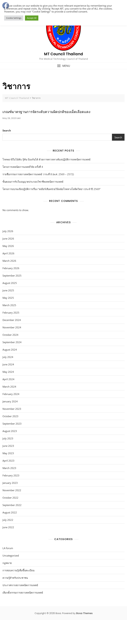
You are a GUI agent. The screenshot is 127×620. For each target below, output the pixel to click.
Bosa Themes (84, 613)
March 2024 (9, 386)
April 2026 (8, 253)
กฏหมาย (7, 563)
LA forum (7, 548)
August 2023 (9, 431)
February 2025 (10, 312)
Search (6, 130)
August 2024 (9, 349)
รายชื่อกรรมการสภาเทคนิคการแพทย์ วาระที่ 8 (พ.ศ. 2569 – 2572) (38, 174)
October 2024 (10, 334)
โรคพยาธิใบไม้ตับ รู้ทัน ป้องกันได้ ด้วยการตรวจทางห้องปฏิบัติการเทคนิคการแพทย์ (46, 159)
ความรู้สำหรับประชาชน (15, 577)
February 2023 (10, 475)
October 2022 (10, 497)
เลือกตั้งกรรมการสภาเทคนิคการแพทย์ (22, 592)
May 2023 (8, 453)
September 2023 (11, 423)
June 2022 (8, 527)
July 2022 (7, 519)
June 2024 (8, 364)
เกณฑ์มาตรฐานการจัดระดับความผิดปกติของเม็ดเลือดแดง (46, 111)
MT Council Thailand (63, 54)
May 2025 (8, 297)
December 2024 (11, 320)
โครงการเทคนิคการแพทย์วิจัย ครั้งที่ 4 (22, 166)
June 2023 (8, 445)
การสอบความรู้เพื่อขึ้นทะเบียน (18, 570)
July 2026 (7, 231)
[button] (63, 65)
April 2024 (8, 379)
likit (19, 118)
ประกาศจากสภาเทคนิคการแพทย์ (20, 585)
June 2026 (8, 238)
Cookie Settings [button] (13, 17)
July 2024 (7, 357)
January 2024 (10, 401)
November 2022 (11, 490)
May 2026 (8, 246)
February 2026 (10, 268)
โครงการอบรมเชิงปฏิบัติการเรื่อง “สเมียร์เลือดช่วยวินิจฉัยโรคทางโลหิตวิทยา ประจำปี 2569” (51, 189)
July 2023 (7, 438)
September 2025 (11, 275)
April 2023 (8, 460)
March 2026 (9, 260)
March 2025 (9, 305)
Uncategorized (10, 555)
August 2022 (9, 512)
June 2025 (8, 290)
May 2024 (8, 371)
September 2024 (11, 342)
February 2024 (10, 394)
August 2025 (9, 283)
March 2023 (9, 468)
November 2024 (11, 327)
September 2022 (11, 505)
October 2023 (10, 416)
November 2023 (11, 408)
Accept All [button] (31, 17)
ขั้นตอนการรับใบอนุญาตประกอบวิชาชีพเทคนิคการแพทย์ (32, 181)
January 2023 (10, 482)
